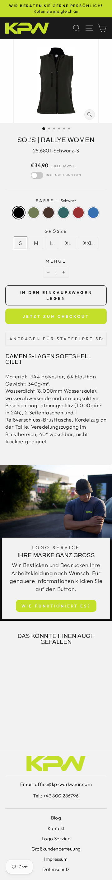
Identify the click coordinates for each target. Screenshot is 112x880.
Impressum (56, 859)
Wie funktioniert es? (56, 605)
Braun (48, 212)
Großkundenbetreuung (56, 849)
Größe (56, 231)
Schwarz (18, 212)
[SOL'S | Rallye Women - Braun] (24, 724)
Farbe (56, 200)
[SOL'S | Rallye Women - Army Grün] (17, 724)
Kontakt (56, 828)
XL (68, 243)
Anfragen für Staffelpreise (55, 338)
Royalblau (93, 212)
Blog (56, 818)
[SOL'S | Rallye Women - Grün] (31, 724)
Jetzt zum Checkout (56, 316)
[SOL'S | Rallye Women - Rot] (38, 724)
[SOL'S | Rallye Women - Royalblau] (24, 730)
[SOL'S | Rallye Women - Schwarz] (10, 724)
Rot (78, 212)
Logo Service (56, 839)
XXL (88, 243)
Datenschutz (56, 869)
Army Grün (33, 212)
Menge (56, 261)
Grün (63, 212)
